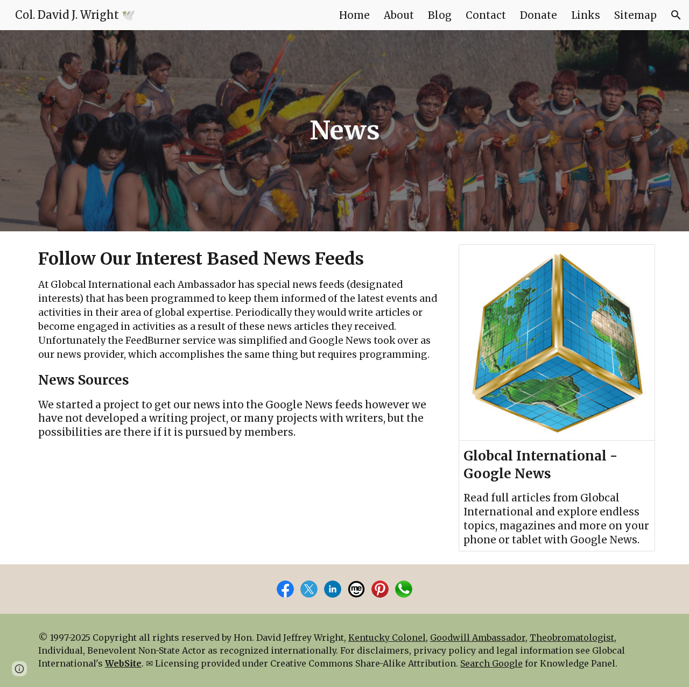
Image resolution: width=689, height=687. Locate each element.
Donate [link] (538, 15)
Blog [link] (440, 15)
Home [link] (354, 15)
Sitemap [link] (635, 15)
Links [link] (585, 15)
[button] (676, 15)
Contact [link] (486, 15)
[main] (344, 131)
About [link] (399, 15)
